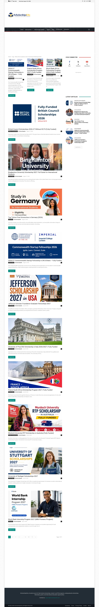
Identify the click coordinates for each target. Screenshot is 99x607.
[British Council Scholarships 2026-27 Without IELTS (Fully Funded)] (35, 113)
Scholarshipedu (18, 78)
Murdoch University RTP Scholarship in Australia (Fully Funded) (31, 433)
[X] (86, 1)
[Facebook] (82, 1)
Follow (78, 61)
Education (11, 219)
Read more (11, 95)
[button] (89, 29)
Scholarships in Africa (51, 74)
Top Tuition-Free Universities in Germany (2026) (25, 217)
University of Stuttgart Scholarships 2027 (23, 476)
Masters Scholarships (13, 131)
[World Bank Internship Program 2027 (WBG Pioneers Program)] (35, 504)
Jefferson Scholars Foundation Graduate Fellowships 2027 (29, 304)
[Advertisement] (62, 15)
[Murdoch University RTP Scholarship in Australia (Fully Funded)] (35, 417)
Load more (77, 147)
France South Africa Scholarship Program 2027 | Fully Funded (34, 70)
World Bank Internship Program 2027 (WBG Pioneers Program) (30, 519)
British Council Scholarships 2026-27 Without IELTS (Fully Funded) (32, 129)
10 (28, 537)
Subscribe (87, 61)
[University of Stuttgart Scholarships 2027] (35, 460)
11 (32, 537)
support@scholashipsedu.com (52, 597)
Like (69, 61)
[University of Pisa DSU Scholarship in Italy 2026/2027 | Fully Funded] (35, 331)
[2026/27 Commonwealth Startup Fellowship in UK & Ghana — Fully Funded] (16, 63)
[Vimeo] (88, 1)
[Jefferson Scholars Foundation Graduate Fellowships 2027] (35, 288)
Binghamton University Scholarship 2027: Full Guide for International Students (82, 113)
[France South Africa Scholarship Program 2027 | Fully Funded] (35, 63)
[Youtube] (90, 1)
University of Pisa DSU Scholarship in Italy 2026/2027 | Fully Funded (32, 347)
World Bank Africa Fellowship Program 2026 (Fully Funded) (53, 70)
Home (9, 56)
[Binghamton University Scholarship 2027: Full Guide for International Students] (35, 157)
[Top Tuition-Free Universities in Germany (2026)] (35, 202)
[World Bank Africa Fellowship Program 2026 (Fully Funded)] (54, 63)
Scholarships (11, 78)
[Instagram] (84, 1)
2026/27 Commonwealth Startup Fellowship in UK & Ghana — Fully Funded (15, 72)
